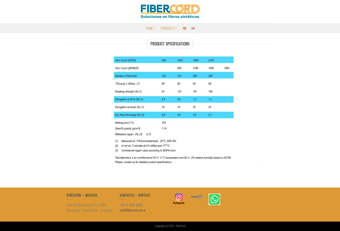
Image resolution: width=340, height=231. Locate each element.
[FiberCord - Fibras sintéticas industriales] (170, 12)
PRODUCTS (168, 28)
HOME (149, 28)
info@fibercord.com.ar (133, 210)
